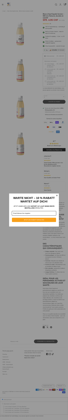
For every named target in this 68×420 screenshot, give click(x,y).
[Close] (57, 196)
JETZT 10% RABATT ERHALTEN (34, 220)
